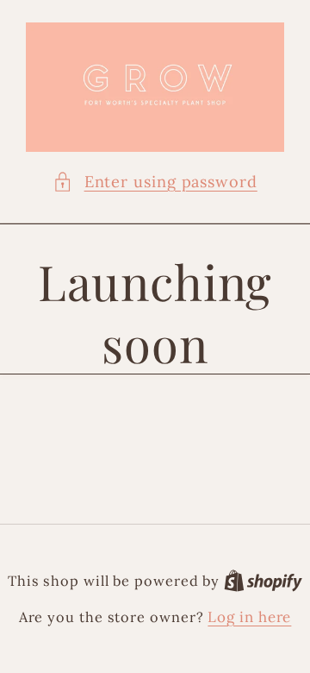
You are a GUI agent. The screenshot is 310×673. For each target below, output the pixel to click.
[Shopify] (263, 580)
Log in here (249, 616)
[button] (155, 181)
